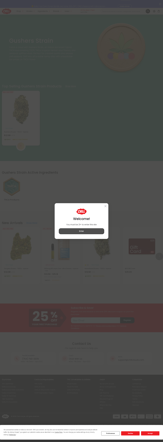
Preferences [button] (12, 435)
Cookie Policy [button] (59, 432)
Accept (150, 433)
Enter (81, 231)
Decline (130, 433)
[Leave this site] (105, 206)
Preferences (110, 433)
